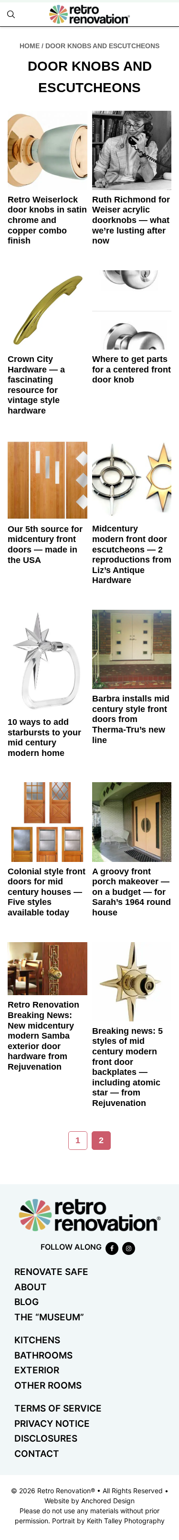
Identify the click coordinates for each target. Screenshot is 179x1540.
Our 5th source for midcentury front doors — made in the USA (45, 544)
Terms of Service (58, 1408)
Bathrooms (43, 1355)
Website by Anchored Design (89, 1501)
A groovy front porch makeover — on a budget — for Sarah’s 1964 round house (131, 892)
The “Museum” (49, 1317)
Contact (36, 1453)
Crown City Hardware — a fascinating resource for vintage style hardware (36, 384)
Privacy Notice (52, 1423)
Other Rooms (48, 1385)
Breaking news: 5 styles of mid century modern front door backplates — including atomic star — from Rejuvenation (127, 1067)
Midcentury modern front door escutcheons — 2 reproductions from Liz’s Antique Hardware (131, 554)
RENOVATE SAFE (51, 1271)
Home (30, 46)
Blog (26, 1301)
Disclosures (45, 1438)
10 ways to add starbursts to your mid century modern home (44, 737)
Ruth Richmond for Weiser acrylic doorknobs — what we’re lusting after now (131, 220)
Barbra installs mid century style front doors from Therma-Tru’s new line (130, 719)
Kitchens (37, 1340)
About (30, 1287)
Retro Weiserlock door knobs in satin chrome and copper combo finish (47, 220)
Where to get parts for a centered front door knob (131, 369)
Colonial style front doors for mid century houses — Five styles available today (46, 892)
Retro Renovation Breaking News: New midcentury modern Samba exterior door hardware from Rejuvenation (43, 1036)
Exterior (36, 1370)
